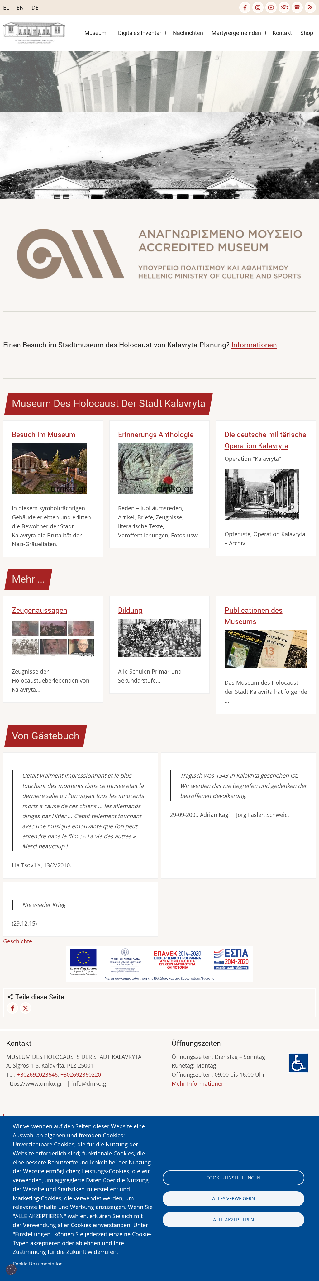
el (6, 7)
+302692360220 (80, 1074)
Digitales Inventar (139, 33)
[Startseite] (34, 32)
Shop (306, 33)
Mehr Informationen (198, 1083)
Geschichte (17, 941)
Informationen (254, 344)
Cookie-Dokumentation (38, 1263)
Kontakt (282, 33)
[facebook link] (244, 7)
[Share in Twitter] (25, 1008)
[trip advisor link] (284, 7)
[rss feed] (310, 7)
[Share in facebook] (12, 1008)
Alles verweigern (233, 1198)
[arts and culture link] (297, 7)
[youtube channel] (271, 7)
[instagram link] (258, 7)
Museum (95, 33)
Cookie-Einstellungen (233, 1177)
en (20, 7)
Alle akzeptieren (233, 1220)
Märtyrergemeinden (236, 33)
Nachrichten (188, 33)
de (35, 7)
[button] (159, 256)
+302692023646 (37, 1074)
